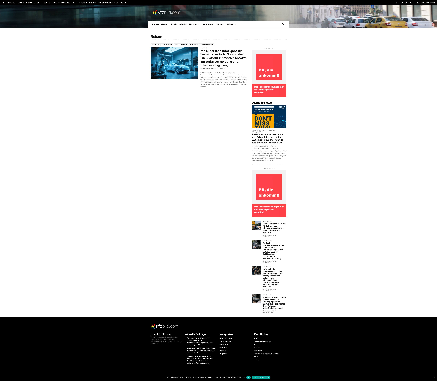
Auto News (194, 45)
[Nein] (434, 377)
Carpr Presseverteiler (206, 68)
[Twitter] (406, 2)
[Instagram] (401, 2)
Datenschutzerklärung (261, 377)
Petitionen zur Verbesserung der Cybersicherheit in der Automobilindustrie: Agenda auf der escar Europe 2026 (268, 138)
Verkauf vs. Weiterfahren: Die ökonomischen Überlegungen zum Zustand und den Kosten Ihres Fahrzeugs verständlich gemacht (274, 302)
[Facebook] (397, 2)
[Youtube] (411, 2)
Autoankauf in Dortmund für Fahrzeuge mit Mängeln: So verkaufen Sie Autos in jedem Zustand (274, 228)
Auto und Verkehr (207, 45)
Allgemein (155, 45)
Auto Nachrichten (181, 45)
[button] (282, 24)
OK (249, 377)
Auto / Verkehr (167, 45)
